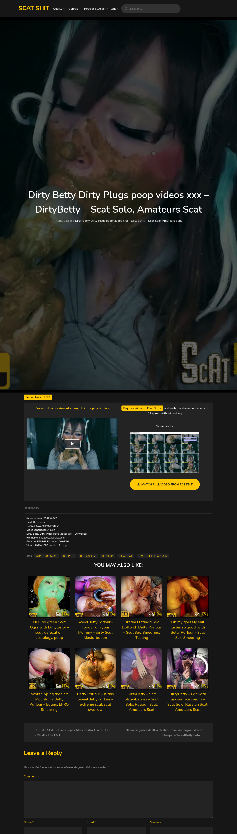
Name (29, 822)
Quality (57, 8)
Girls (113, 8)
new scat (126, 556)
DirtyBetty (87, 556)
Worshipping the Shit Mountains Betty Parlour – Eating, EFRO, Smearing (49, 702)
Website (155, 822)
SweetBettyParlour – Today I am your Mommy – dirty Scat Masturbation (95, 630)
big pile (68, 556)
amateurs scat (46, 556)
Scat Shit (33, 8)
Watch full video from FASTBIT (166, 484)
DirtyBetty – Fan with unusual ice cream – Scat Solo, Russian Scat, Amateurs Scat (187, 702)
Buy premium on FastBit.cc (142, 408)
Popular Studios (94, 8)
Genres (73, 8)
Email (91, 822)
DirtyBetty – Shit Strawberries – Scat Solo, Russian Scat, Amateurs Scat (141, 702)
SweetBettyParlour (153, 556)
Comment (31, 776)
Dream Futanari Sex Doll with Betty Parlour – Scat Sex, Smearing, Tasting (141, 630)
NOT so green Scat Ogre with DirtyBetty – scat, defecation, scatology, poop (49, 630)
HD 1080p (107, 556)
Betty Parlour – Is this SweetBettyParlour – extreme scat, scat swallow (95, 702)
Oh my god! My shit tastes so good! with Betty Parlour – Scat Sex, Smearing (187, 630)
